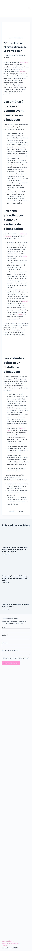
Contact (4, 945)
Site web (5, 643)
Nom (4, 627)
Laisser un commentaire (11, 663)
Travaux (6, 57)
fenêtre (25, 256)
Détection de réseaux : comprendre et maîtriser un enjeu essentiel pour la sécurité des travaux (15, 549)
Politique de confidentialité (10, 943)
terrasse (20, 314)
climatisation (24, 62)
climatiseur (22, 71)
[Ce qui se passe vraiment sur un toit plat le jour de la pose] (16, 594)
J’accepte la (16, 658)
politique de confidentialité (20, 658)
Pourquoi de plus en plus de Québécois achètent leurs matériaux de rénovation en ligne (15, 578)
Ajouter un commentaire (10, 650)
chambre (25, 301)
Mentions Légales (7, 941)
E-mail (5, 635)
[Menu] (29, 8)
